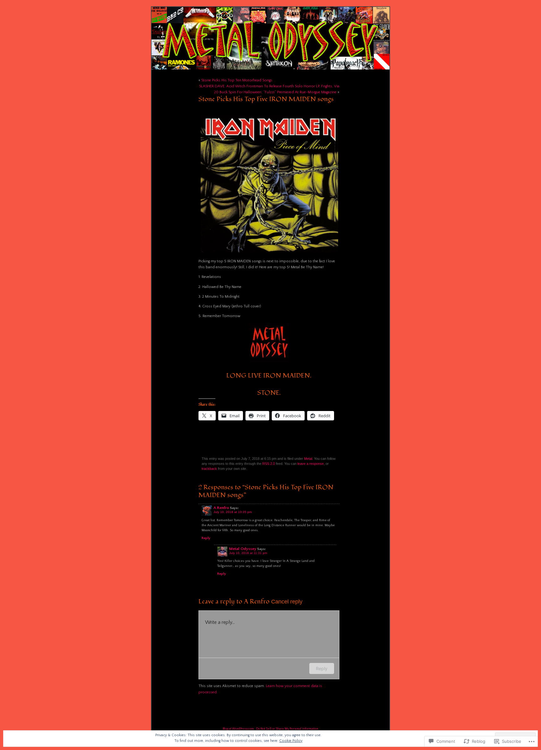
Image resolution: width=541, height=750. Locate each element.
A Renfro (221, 508)
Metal (308, 458)
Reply (206, 538)
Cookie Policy (290, 741)
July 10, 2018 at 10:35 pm (233, 512)
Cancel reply (286, 601)
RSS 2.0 (268, 463)
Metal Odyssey (242, 549)
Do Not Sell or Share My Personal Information (287, 729)
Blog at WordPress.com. (239, 729)
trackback (209, 468)
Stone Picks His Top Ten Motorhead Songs (236, 80)
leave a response (310, 463)
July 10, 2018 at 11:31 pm (248, 553)
